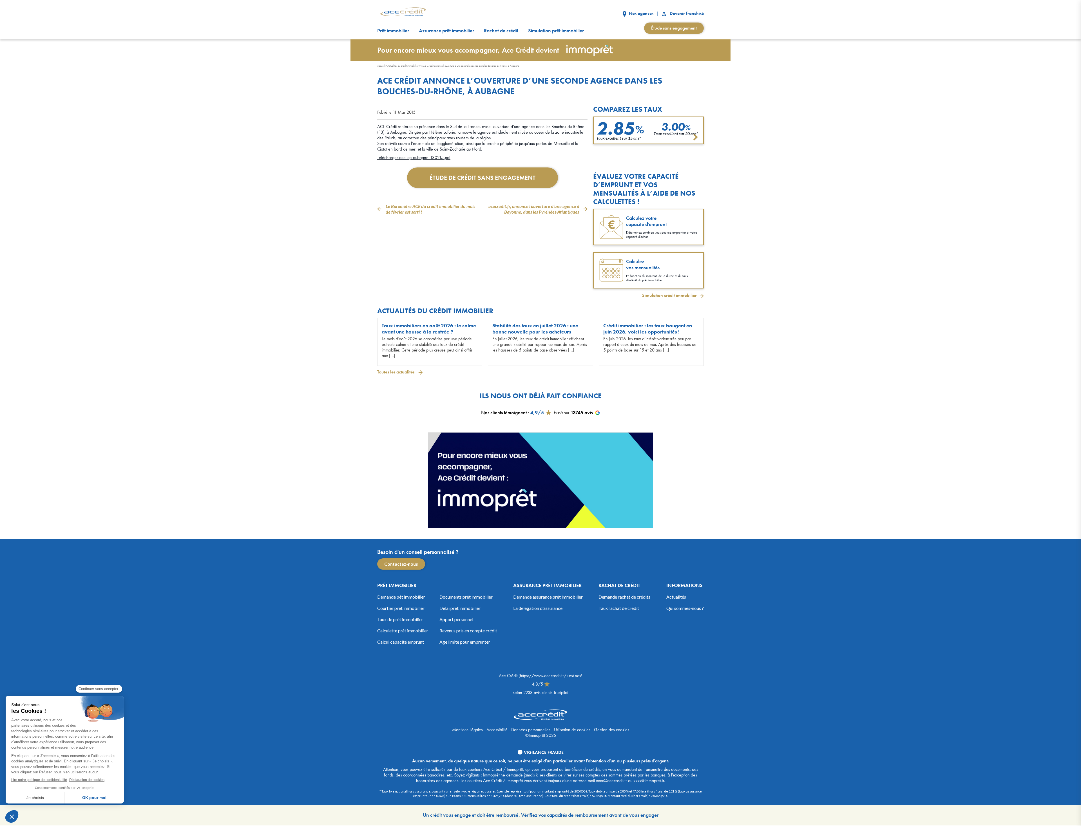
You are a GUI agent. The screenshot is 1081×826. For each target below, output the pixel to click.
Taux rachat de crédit (618, 608)
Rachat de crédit (501, 31)
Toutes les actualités (396, 372)
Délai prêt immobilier (460, 608)
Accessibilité (497, 730)
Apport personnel (456, 619)
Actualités (676, 596)
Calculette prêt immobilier (402, 630)
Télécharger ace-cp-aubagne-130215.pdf (413, 157)
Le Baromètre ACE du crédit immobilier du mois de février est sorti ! (430, 208)
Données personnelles (530, 730)
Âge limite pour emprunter (464, 641)
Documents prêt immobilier (466, 596)
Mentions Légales (467, 730)
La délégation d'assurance (537, 608)
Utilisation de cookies (572, 730)
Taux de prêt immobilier (400, 619)
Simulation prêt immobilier (556, 31)
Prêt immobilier (393, 31)
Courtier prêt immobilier (401, 608)
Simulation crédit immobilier (669, 295)
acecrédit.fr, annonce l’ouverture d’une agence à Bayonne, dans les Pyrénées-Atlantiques (533, 208)
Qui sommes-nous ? (685, 608)
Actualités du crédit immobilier (403, 66)
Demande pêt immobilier (401, 596)
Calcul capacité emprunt (400, 641)
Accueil (381, 66)
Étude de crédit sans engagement (482, 178)
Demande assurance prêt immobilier (548, 596)
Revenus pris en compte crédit (468, 630)
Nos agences (640, 13)
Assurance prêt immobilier (446, 31)
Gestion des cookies (611, 730)
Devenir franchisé (686, 13)
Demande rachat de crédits (624, 596)
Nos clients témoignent (504, 412)
